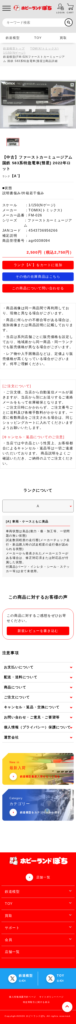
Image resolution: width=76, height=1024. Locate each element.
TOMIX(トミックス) (44, 48)
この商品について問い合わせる (38, 288)
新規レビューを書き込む (38, 631)
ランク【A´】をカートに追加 (38, 265)
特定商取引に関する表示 (36, 1002)
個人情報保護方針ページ (22, 997)
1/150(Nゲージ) (14, 52)
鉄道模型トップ (14, 48)
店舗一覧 (43, 877)
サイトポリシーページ (51, 997)
